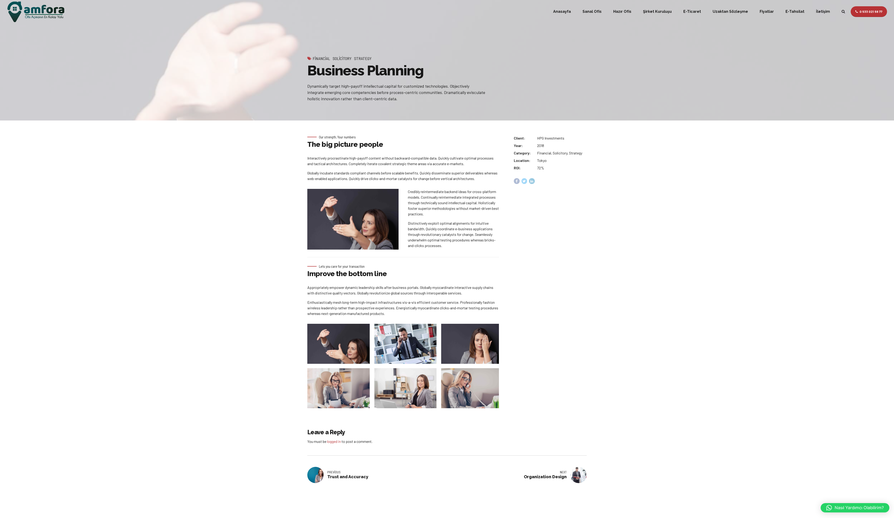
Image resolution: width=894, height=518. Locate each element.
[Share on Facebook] (517, 181)
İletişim (823, 11)
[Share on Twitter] (524, 181)
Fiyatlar (767, 11)
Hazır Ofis (622, 11)
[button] (855, 507)
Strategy (363, 58)
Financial (321, 58)
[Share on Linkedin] (532, 181)
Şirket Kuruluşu (657, 11)
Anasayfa (562, 11)
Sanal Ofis (592, 11)
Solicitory (342, 58)
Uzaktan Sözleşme (730, 11)
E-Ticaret (692, 11)
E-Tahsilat (795, 11)
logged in (334, 441)
